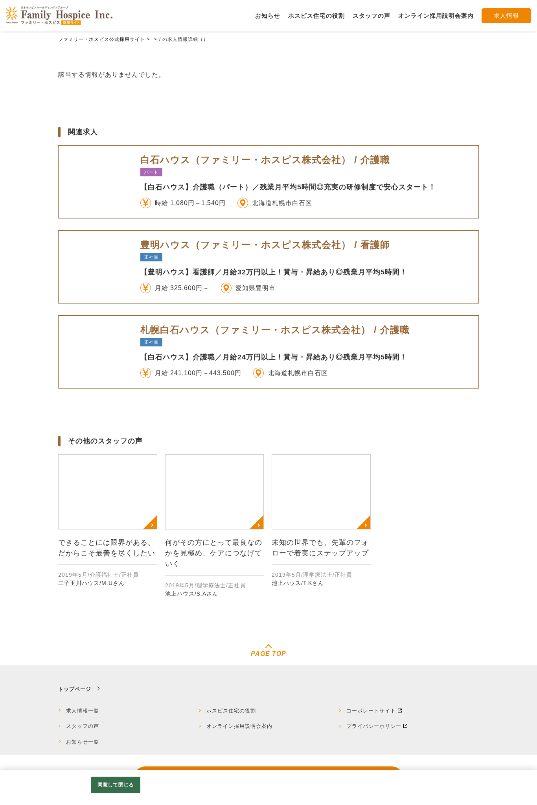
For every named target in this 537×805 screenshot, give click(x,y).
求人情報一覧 (82, 711)
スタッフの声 (82, 726)
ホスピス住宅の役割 (231, 711)
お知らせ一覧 (82, 742)
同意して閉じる (115, 785)
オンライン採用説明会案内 (239, 726)
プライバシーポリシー (373, 726)
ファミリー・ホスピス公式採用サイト (101, 39)
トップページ (74, 689)
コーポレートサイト (371, 711)
